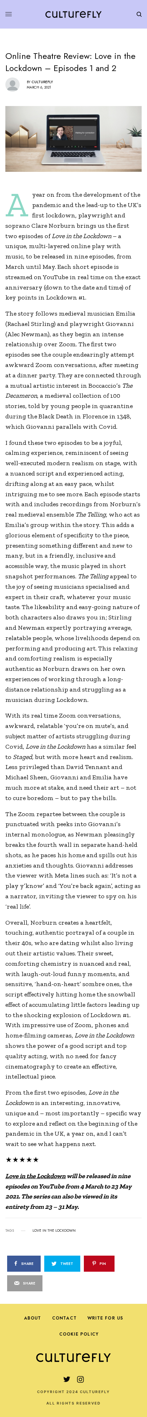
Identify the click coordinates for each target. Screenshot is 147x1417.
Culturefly (42, 82)
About (32, 1318)
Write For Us (105, 1318)
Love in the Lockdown (35, 1176)
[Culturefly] (73, 14)
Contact (64, 1318)
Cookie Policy (79, 1334)
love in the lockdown (54, 1230)
